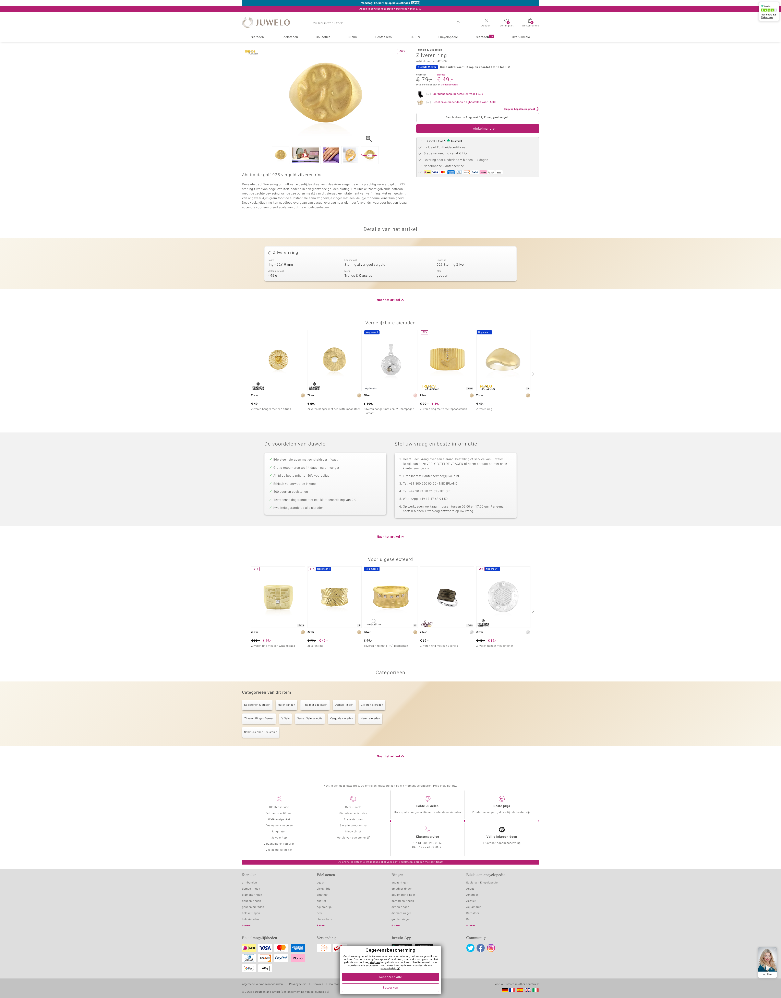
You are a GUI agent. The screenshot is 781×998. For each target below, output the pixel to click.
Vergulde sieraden (341, 719)
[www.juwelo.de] (505, 990)
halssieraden (250, 919)
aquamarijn (324, 907)
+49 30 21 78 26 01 (430, 847)
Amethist (472, 895)
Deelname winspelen (279, 826)
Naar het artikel (388, 300)
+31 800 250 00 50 (430, 843)
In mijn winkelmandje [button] (477, 129)
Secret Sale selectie (309, 719)
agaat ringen (400, 883)
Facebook (481, 948)
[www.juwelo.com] (528, 990)
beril (320, 913)
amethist (323, 895)
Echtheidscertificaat (279, 813)
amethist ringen (402, 889)
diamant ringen (252, 895)
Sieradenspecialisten (353, 813)
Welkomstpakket (279, 819)
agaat (320, 883)
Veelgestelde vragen (279, 850)
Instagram (491, 948)
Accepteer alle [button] (390, 977)
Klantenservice (279, 807)
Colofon (334, 984)
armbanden (249, 883)
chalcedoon (324, 919)
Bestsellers (383, 37)
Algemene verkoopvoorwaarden (262, 984)
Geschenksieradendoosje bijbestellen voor (464, 102)
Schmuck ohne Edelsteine (260, 732)
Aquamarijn (474, 907)
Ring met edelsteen (315, 705)
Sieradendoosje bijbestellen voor (458, 94)
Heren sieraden (370, 719)
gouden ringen (251, 901)
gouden (442, 275)
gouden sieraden (253, 907)
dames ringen (251, 889)
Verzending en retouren (279, 844)
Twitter (470, 948)
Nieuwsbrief (353, 832)
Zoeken (459, 23)
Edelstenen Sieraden (257, 705)
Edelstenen (290, 37)
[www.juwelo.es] (520, 990)
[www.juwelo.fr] (512, 990)
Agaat (470, 889)
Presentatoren (353, 819)
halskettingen (251, 913)
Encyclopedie (448, 37)
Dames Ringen (344, 705)
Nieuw (353, 37)
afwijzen (375, 962)
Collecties (323, 37)
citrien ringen (400, 907)
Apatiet (471, 901)
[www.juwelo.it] (535, 990)
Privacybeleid (297, 984)
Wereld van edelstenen (352, 838)
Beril (469, 919)
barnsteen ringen (403, 901)
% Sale (285, 719)
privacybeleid (389, 969)
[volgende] (533, 374)
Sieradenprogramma (353, 826)
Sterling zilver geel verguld (364, 264)
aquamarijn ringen (404, 895)
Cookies (318, 984)
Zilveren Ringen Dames (259, 719)
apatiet (321, 901)
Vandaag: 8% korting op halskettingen (385, 3)
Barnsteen (473, 913)
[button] (486, 23)
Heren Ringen (286, 705)
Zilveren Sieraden (372, 705)
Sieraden (257, 37)
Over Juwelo (521, 37)
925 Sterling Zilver (451, 264)
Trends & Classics (358, 275)
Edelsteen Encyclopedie (482, 883)
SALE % (415, 37)
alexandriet (324, 889)
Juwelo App (279, 838)
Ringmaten (279, 832)
